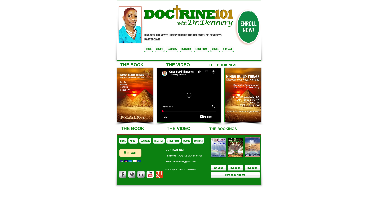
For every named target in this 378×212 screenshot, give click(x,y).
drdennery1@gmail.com (184, 161)
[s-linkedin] (141, 174)
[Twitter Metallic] (132, 174)
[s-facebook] (122, 174)
